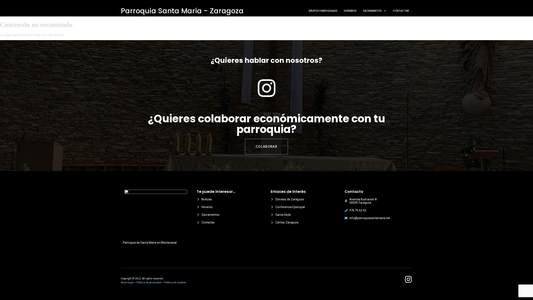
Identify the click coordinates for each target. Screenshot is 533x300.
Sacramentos (372, 10)
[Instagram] (408, 279)
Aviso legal (127, 282)
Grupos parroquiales (323, 10)
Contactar (401, 10)
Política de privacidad (149, 282)
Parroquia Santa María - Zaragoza (182, 11)
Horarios (350, 10)
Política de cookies (175, 282)
